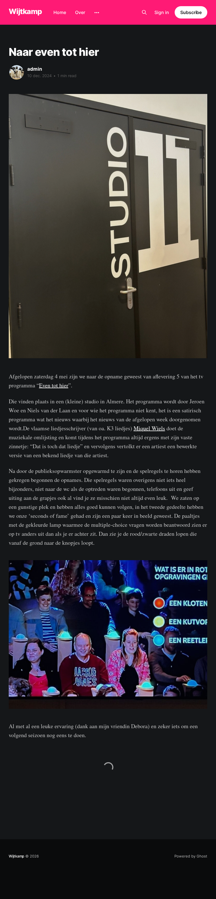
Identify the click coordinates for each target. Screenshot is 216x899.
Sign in (161, 12)
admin (34, 69)
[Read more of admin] (16, 72)
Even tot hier (53, 385)
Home (59, 12)
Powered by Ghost (190, 856)
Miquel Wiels (149, 428)
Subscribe (191, 12)
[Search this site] (144, 12)
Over (80, 12)
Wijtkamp (25, 12)
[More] (97, 12)
